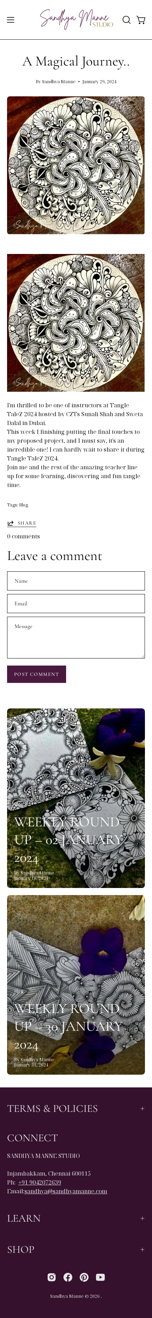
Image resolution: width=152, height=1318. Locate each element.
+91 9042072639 (39, 1182)
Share (27, 523)
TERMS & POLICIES (52, 1108)
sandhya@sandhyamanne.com (65, 1191)
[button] (126, 20)
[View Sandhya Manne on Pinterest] (84, 1277)
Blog (23, 505)
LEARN (24, 1218)
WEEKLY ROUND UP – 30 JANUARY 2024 (68, 1026)
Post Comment (36, 674)
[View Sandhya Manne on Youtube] (100, 1277)
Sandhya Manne (67, 1296)
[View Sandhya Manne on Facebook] (68, 1277)
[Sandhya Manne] (76, 19)
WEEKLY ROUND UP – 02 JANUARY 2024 (68, 839)
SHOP (20, 1249)
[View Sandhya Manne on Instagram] (51, 1277)
